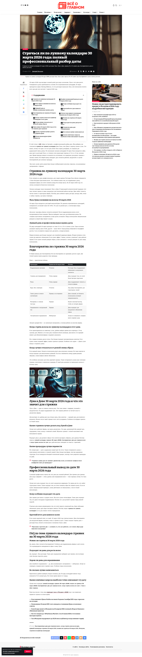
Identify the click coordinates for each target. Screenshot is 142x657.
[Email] (91, 71)
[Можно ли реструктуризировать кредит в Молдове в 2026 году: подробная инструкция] (107, 93)
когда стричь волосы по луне (70, 626)
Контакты (109, 647)
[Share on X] (81, 71)
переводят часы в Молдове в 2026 (58, 592)
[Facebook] (21, 5)
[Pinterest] (28, 5)
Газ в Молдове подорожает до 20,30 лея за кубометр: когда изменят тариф (57, 618)
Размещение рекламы (97, 647)
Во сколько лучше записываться (73, 132)
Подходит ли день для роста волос (71, 123)
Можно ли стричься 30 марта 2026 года (71, 118)
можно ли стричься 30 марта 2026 (67, 628)
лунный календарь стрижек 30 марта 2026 (43, 628)
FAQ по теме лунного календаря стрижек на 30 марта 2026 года (70, 114)
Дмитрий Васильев (37, 71)
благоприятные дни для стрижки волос (47, 626)
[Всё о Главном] (71, 5)
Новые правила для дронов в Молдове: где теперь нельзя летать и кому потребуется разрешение (106, 145)
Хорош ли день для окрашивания (68, 128)
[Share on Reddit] (73, 637)
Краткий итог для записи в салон (71, 109)
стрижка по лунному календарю (40, 630)
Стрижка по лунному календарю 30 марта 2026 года (43, 100)
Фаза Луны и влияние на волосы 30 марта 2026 (44, 104)
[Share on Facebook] (78, 71)
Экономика (96, 101)
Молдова (82, 628)
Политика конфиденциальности (11, 651)
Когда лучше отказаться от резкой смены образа (43, 123)
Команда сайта (84, 647)
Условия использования (9, 653)
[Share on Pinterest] (83, 71)
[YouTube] (25, 5)
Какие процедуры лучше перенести (42, 137)
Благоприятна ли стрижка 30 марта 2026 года (44, 113)
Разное (25, 49)
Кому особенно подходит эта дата (71, 104)
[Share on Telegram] (88, 71)
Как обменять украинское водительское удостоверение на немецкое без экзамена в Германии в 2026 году (106, 129)
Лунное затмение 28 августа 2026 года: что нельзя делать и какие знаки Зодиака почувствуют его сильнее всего (106, 156)
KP (40, 144)
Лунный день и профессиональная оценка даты (43, 109)
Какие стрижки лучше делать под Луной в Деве (44, 132)
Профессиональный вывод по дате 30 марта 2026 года (71, 100)
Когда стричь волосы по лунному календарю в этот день (44, 118)
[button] (28, 651)
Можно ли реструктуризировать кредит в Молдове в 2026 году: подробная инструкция (106, 106)
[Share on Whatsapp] (86, 71)
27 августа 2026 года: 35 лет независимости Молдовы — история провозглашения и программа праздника (106, 135)
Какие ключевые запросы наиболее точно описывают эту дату (72, 135)
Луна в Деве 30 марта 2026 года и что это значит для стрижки (44, 127)
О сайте (75, 647)
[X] (23, 5)
